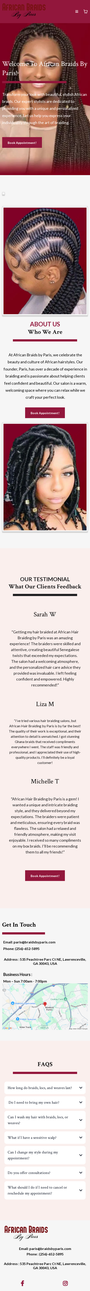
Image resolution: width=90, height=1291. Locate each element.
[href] (45, 1006)
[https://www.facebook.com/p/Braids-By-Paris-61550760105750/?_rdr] (23, 1283)
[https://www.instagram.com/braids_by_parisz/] (66, 1283)
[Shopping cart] (85, 11)
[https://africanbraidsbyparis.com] (24, 11)
